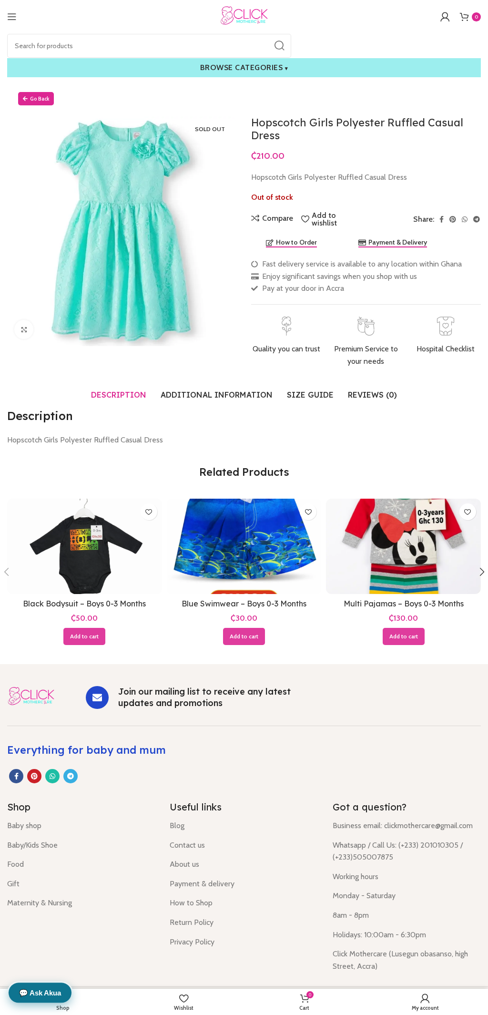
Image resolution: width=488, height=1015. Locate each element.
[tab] (118, 394)
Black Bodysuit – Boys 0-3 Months (84, 603)
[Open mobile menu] (11, 16)
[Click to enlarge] (23, 329)
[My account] (445, 16)
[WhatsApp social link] (464, 219)
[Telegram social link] (476, 219)
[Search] (279, 46)
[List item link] (81, 826)
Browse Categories (244, 67)
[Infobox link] (286, 336)
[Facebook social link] (442, 219)
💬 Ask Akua (40, 993)
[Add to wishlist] (149, 511)
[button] (84, 636)
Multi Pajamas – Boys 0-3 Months (404, 603)
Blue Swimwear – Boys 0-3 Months (244, 603)
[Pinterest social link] (453, 219)
